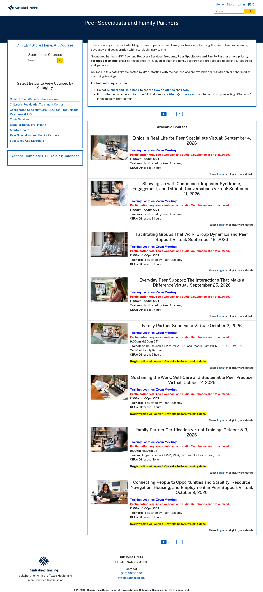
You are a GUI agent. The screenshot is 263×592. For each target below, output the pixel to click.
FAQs (185, 90)
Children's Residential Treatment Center (36, 104)
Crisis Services (20, 119)
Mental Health (19, 130)
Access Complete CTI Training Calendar (45, 156)
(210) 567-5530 (131, 573)
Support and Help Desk (123, 90)
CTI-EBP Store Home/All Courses (45, 45)
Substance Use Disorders (27, 140)
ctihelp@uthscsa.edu (182, 94)
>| (180, 113)
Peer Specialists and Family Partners (35, 135)
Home (220, 4)
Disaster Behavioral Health (28, 124)
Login (241, 4)
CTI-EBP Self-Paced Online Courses (34, 99)
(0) (253, 4)
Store (230, 4)
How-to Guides (164, 90)
